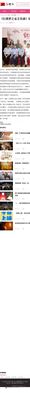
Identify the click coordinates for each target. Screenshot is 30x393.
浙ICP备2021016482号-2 (18, 383)
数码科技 (23, 11)
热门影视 (13, 15)
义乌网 (1, 377)
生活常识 (13, 11)
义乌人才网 (20, 377)
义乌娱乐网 (7, 377)
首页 (4, 11)
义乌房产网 (13, 377)
